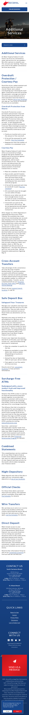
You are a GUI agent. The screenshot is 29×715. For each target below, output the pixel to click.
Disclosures (14, 620)
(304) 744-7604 (16, 575)
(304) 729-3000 (16, 591)
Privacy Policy (15, 617)
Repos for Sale (14, 612)
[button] (14, 9)
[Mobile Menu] (26, 3)
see (12, 515)
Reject (17, 711)
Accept (7, 711)
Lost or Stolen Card (14, 623)
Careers (14, 615)
